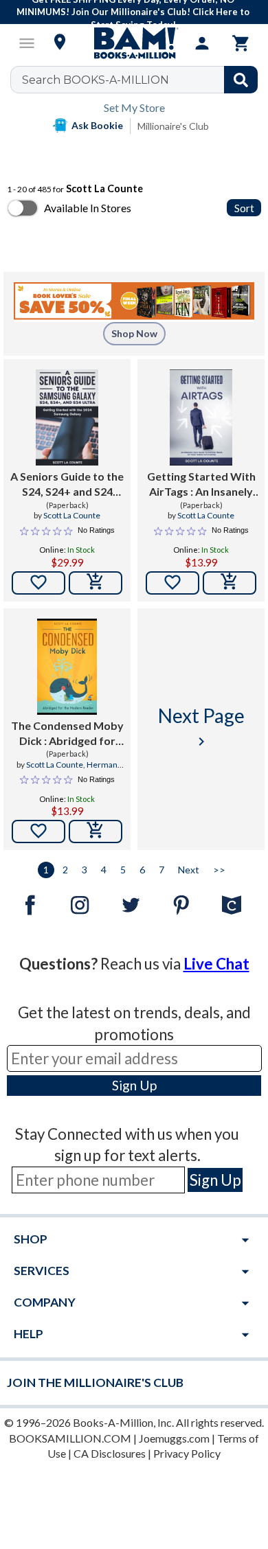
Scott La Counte (71, 515)
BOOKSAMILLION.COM (70, 1438)
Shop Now (134, 333)
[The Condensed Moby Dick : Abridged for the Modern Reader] (67, 666)
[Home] (134, 43)
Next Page (201, 727)
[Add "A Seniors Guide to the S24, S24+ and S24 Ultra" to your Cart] (95, 583)
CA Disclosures (110, 1453)
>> (219, 869)
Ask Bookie (97, 125)
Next (188, 869)
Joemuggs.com (174, 1438)
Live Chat (216, 963)
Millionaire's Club (173, 126)
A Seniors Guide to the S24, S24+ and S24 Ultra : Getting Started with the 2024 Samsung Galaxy (67, 485)
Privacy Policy (187, 1453)
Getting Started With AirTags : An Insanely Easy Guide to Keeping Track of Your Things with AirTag (201, 485)
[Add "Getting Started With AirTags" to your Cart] (229, 583)
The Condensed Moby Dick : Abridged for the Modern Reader (67, 734)
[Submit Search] (241, 79)
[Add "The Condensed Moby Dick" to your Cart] (95, 831)
